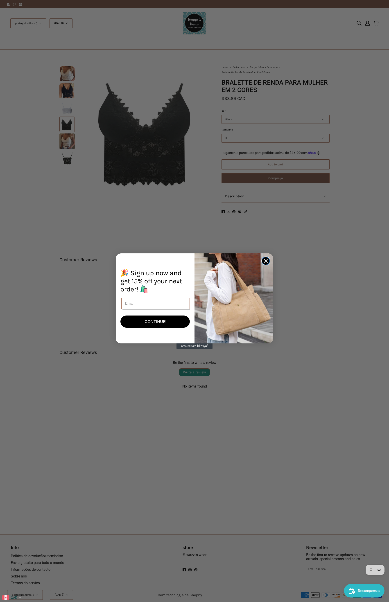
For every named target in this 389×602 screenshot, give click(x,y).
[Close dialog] (266, 261)
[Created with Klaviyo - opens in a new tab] (194, 346)
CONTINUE (155, 321)
